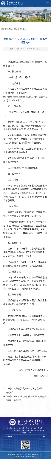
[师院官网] (25, 422)
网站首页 (9, 29)
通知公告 (17, 29)
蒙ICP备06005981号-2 (34, 454)
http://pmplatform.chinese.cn (15, 97)
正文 (24, 29)
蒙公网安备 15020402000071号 (27, 456)
